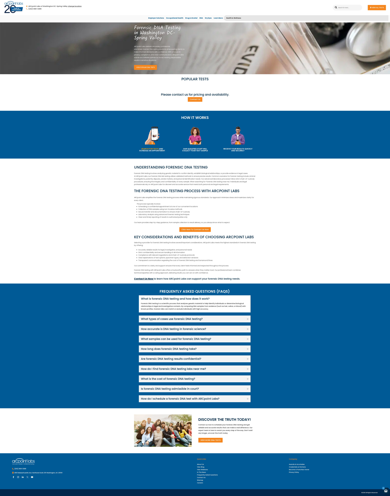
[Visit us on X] (27, 477)
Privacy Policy (294, 472)
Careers (200, 483)
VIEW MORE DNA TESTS (210, 440)
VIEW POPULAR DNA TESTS (145, 67)
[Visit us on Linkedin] (23, 477)
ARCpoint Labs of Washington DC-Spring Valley (47, 6)
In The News (201, 472)
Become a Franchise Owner (299, 470)
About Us (200, 464)
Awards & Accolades (297, 464)
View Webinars (202, 470)
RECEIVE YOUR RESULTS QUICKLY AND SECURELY (237, 150)
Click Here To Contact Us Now (195, 229)
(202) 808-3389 (34, 9)
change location (75, 6)
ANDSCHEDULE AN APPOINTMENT (152, 150)
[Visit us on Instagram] (18, 477)
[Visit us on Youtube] (32, 477)
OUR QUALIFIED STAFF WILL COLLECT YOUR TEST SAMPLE (195, 150)
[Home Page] (13, 7)
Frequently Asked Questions (207, 475)
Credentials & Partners (297, 467)
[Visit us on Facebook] (13, 477)
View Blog (200, 467)
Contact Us (195, 99)
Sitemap (200, 480)
